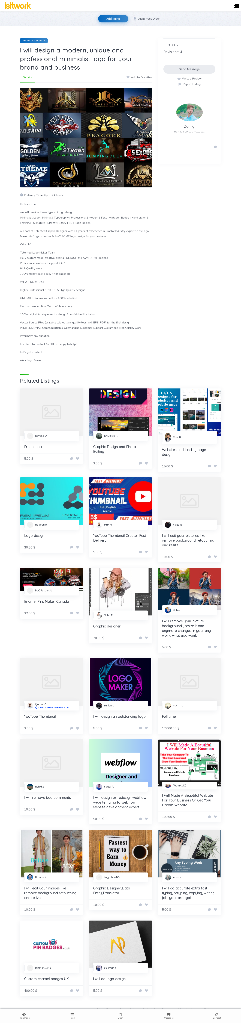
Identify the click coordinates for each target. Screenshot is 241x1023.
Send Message (189, 69)
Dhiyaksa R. (111, 435)
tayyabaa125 (112, 877)
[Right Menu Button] (236, 6)
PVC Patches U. (44, 590)
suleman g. (110, 967)
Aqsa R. (177, 877)
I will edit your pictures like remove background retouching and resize (188, 540)
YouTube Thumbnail (40, 716)
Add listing (113, 18)
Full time (169, 716)
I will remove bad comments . (48, 797)
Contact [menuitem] (217, 1017)
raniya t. (109, 705)
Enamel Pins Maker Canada (46, 601)
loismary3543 (43, 967)
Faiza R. (177, 524)
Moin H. (177, 437)
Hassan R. (41, 877)
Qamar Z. (40, 704)
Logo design (34, 535)
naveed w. (41, 435)
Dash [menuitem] (120, 1017)
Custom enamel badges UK (46, 979)
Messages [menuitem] (168, 1017)
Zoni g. (189, 126)
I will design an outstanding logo (119, 716)
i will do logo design (109, 979)
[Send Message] (215, 147)
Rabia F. (178, 610)
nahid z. (39, 786)
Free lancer (33, 446)
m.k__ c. (178, 705)
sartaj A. (109, 786)
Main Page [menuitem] (24, 1017)
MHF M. (108, 524)
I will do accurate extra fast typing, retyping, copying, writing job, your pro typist (188, 893)
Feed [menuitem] (72, 1017)
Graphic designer (107, 626)
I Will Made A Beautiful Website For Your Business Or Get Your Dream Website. (187, 800)
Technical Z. (179, 785)
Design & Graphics (34, 40)
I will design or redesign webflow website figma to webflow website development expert (119, 802)
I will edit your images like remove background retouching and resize (50, 893)
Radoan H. (41, 524)
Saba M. (109, 615)
